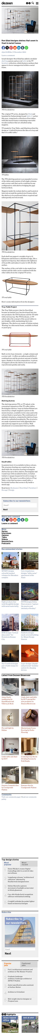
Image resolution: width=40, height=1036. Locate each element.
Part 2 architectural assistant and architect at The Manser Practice (20, 970)
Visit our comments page (11, 797)
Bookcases (14, 488)
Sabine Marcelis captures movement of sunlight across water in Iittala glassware (21, 887)
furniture (5, 63)
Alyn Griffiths (7, 52)
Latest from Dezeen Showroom (16, 675)
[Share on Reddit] (15, 48)
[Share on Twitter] (7, 48)
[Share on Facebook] (3, 48)
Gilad (30, 114)
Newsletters (7, 541)
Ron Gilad (23, 488)
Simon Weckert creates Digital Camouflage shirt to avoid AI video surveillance (20, 870)
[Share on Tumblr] (23, 48)
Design (11, 490)
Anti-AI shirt (28, 1018)
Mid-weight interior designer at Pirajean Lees (19, 1000)
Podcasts (6, 543)
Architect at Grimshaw (16, 992)
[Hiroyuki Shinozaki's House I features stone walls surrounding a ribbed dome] (27, 3)
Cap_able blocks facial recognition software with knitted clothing (20, 895)
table (24, 61)
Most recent (25, 864)
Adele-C (29, 116)
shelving (5, 61)
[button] (32, 2)
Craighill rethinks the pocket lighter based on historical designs (21, 902)
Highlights (11, 1014)
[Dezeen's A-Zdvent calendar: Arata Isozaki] (29, 3)
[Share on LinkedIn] (19, 48)
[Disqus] (20, 828)
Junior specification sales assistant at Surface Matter (21, 986)
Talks (4, 537)
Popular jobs (7, 964)
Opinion (5, 535)
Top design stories (10, 860)
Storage (4, 490)
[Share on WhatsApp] (26, 47)
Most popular (7, 864)
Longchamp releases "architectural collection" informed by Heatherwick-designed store (21, 878)
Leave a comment (8, 55)
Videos (5, 539)
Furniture (32, 488)
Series (5, 531)
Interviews (6, 533)
